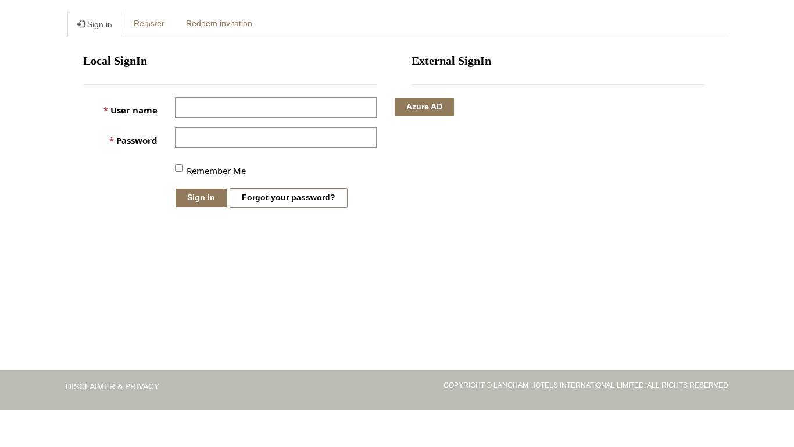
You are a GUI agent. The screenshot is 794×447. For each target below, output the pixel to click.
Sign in (201, 197)
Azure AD (424, 106)
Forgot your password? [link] (288, 197)
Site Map (675, 24)
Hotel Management (475, 24)
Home (291, 24)
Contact (630, 24)
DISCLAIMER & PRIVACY (114, 386)
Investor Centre (565, 24)
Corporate (335, 24)
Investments (396, 24)
